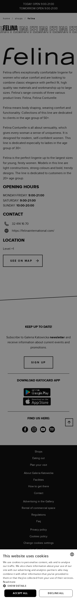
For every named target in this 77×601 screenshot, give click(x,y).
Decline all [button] (56, 593)
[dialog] (38, 300)
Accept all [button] (20, 593)
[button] (38, 586)
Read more (9, 582)
